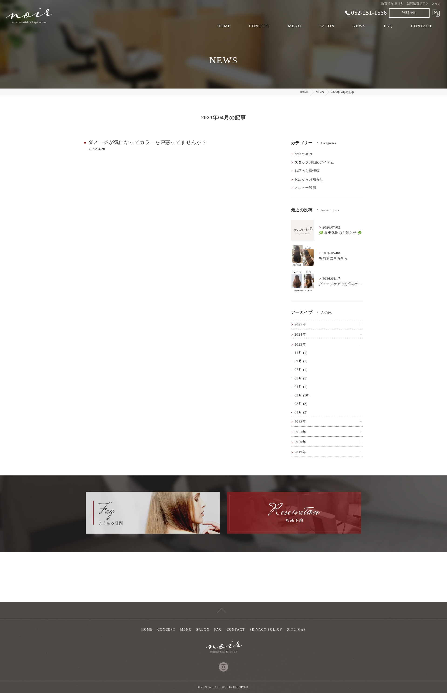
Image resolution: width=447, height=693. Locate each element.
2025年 (300, 324)
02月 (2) (301, 404)
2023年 (300, 344)
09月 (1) (301, 361)
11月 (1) (301, 353)
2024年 (300, 334)
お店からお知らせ (309, 179)
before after (303, 154)
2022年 (300, 421)
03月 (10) (302, 395)
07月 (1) (301, 370)
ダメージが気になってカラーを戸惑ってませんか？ (147, 142)
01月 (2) (301, 412)
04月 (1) (301, 387)
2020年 (300, 442)
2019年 (300, 452)
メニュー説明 (305, 188)
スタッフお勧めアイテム (314, 162)
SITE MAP (296, 629)
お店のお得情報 (307, 171)
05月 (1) (301, 378)
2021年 (300, 432)
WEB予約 (409, 12)
